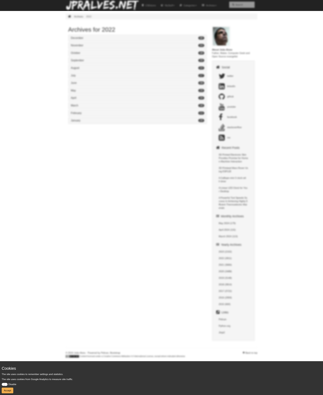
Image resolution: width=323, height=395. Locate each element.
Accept (7, 390)
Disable (12, 384)
